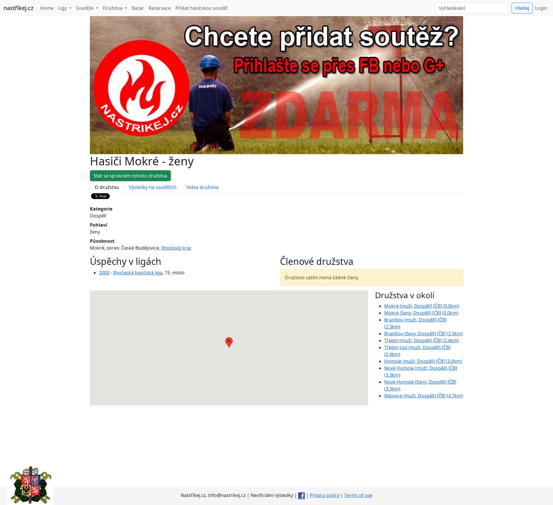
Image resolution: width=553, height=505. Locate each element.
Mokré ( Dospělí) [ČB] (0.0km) (421, 306)
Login (541, 8)
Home (47, 8)
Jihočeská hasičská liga (137, 272)
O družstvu (107, 187)
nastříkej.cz (18, 8)
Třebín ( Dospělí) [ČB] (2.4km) (421, 340)
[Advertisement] (276, 445)
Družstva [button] (113, 8)
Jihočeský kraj (176, 248)
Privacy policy (324, 495)
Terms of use (358, 495)
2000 (104, 272)
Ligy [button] (63, 8)
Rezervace (160, 8)
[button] (229, 342)
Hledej (522, 8)
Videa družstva (202, 187)
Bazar (138, 8)
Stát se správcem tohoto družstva (130, 176)
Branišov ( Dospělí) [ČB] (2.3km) (423, 333)
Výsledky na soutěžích (153, 187)
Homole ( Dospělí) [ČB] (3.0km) (423, 361)
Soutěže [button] (85, 8)
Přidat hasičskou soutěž (201, 8)
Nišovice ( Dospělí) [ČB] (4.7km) (423, 396)
